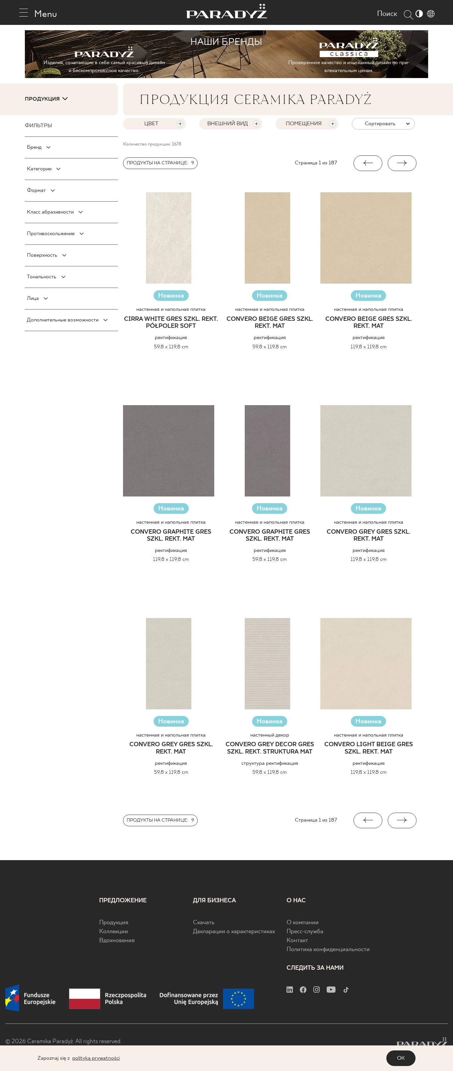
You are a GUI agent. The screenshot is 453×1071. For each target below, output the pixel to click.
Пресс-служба (305, 931)
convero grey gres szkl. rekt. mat (368, 536)
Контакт (297, 940)
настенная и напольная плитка (171, 309)
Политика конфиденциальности (328, 949)
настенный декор (269, 735)
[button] (368, 163)
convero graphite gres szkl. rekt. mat (171, 536)
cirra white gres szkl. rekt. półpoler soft (171, 323)
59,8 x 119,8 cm (171, 347)
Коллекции (113, 931)
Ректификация (171, 337)
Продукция (113, 922)
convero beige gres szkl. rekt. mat (270, 323)
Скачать (204, 922)
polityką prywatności (96, 1058)
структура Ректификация (269, 763)
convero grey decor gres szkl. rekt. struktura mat (270, 748)
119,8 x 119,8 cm (369, 347)
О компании (303, 922)
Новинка (171, 296)
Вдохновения (117, 940)
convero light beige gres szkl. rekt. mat (368, 748)
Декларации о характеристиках (234, 931)
